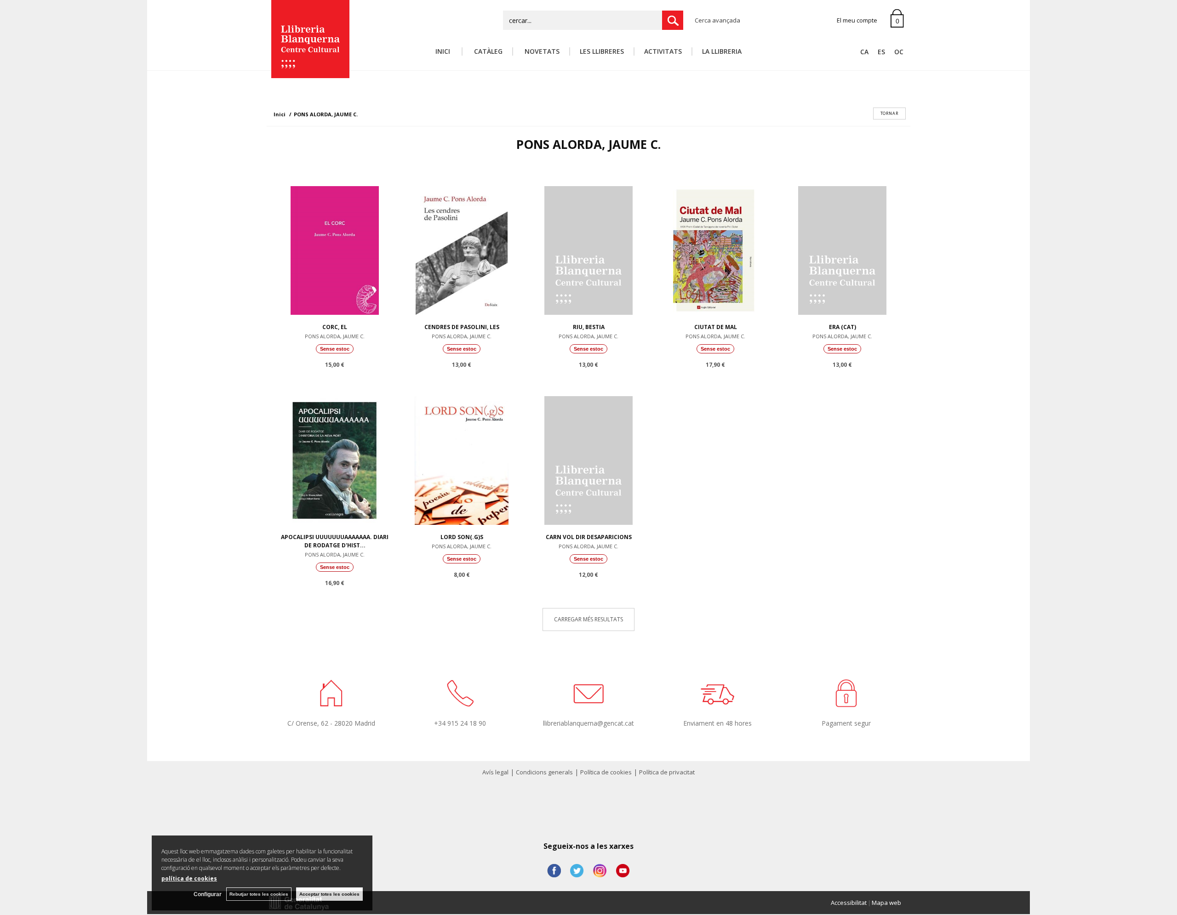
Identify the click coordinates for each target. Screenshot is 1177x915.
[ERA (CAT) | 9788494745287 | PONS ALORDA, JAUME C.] (842, 248)
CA (864, 51)
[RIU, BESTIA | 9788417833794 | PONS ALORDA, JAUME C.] (588, 248)
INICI (443, 51)
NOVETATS (541, 51)
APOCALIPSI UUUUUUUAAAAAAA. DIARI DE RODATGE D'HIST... (335, 541)
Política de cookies (606, 772)
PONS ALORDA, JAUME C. (335, 336)
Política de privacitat (667, 772)
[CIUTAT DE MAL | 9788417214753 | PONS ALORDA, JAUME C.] (715, 248)
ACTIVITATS (663, 51)
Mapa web (886, 902)
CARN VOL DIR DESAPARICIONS (589, 537)
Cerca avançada (717, 20)
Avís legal (495, 772)
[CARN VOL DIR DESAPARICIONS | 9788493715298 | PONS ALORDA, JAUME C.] (588, 458)
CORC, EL (334, 327)
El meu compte (857, 20)
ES (881, 51)
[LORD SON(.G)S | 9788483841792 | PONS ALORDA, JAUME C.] (461, 458)
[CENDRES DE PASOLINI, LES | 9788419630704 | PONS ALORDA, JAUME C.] (461, 248)
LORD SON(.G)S (461, 537)
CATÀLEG (487, 51)
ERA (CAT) (842, 327)
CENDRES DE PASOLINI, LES (461, 327)
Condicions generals (544, 772)
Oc (898, 51)
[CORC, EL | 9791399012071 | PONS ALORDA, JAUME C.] (334, 248)
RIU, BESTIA (589, 327)
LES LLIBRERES (602, 51)
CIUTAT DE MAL (715, 327)
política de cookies (189, 878)
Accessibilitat (849, 902)
